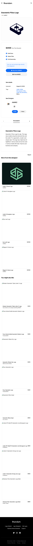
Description (16, 120)
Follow (22, 111)
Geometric (24, 92)
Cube (17, 92)
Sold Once (10, 53)
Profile (15, 111)
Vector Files (11, 56)
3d (20, 92)
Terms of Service (11, 543)
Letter (17, 89)
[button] (29, 121)
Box (25, 91)
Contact (24, 543)
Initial (21, 89)
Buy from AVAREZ (17, 70)
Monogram (19, 91)
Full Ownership (12, 59)
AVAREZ (5, 15)
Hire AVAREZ (17, 74)
